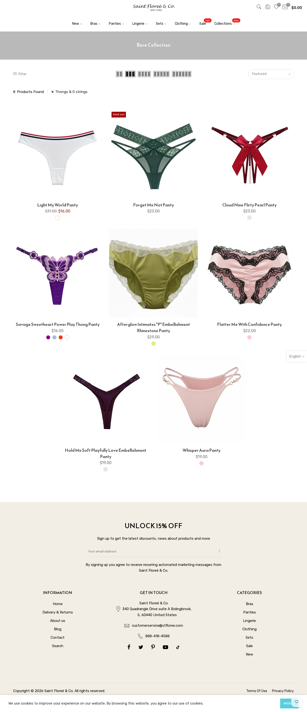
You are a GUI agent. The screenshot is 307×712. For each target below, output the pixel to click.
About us (57, 621)
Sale (204, 22)
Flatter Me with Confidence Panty (249, 324)
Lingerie (138, 24)
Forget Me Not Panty (153, 205)
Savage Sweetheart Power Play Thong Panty (58, 324)
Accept (289, 703)
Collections (226, 22)
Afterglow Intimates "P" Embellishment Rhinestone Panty (153, 327)
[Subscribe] (219, 551)
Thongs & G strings (71, 92)
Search (57, 646)
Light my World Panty (57, 205)
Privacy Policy (283, 691)
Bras (93, 24)
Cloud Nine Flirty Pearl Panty (249, 205)
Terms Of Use (256, 691)
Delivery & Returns (57, 612)
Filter (22, 74)
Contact (58, 637)
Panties (115, 24)
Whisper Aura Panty (201, 450)
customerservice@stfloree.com (157, 625)
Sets (159, 24)
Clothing (181, 24)
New (75, 24)
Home (58, 604)
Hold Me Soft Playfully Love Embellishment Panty (105, 453)
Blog (57, 629)
